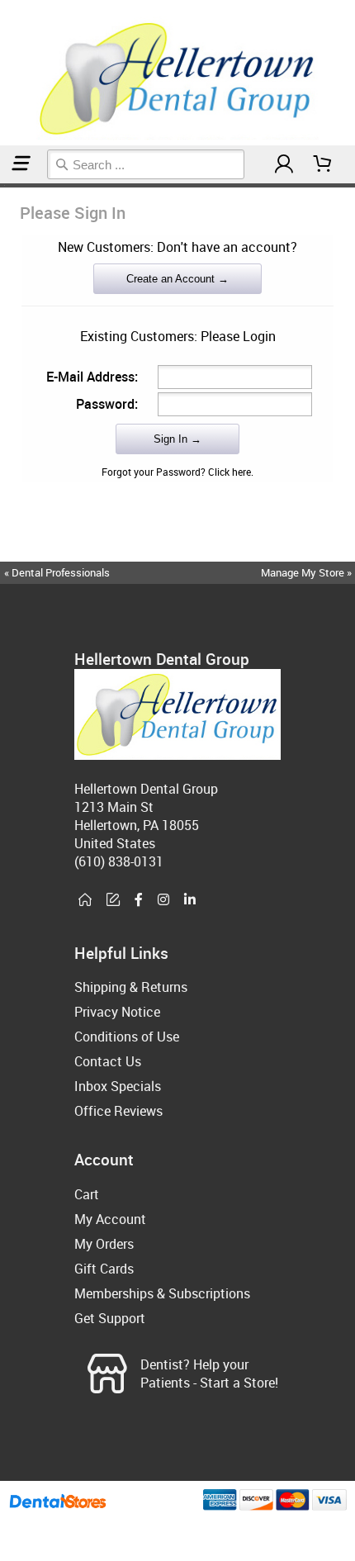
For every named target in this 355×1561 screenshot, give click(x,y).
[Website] (85, 900)
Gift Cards (104, 1269)
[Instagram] (163, 900)
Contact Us (107, 1061)
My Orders (104, 1244)
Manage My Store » (307, 572)
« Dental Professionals (57, 572)
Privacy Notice (117, 1012)
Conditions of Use (126, 1036)
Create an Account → (177, 279)
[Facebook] (139, 900)
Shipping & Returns (130, 987)
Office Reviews (118, 1111)
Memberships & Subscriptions (162, 1293)
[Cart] (323, 164)
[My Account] (284, 164)
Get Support (109, 1318)
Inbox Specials (117, 1086)
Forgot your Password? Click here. (177, 471)
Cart (86, 1194)
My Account (110, 1219)
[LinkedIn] (190, 900)
